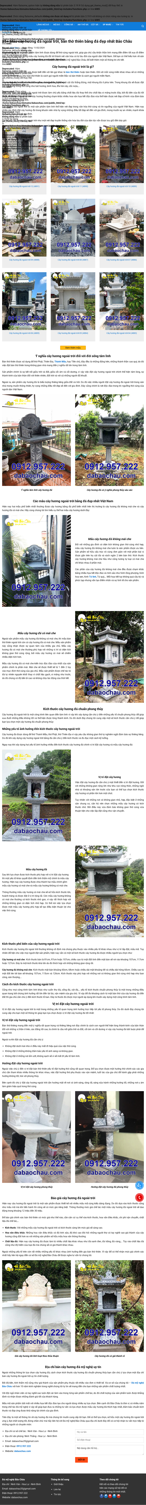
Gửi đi (81, 1459)
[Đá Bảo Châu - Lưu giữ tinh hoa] (17, 156)
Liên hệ (57, 1489)
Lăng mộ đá (43, 24)
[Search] (143, 26)
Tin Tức (120, 24)
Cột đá (94, 24)
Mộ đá (56, 24)
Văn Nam (14, 48)
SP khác (107, 24)
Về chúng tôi (45, 30)
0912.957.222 (24, 1446)
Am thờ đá (83, 24)
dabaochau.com (22, 1451)
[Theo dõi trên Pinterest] (110, 1496)
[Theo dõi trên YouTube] (118, 1496)
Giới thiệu (58, 1484)
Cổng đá (68, 24)
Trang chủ (6, 32)
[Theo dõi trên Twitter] (106, 1496)
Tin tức (57, 1494)
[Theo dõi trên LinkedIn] (114, 1496)
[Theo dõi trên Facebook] (102, 1496)
